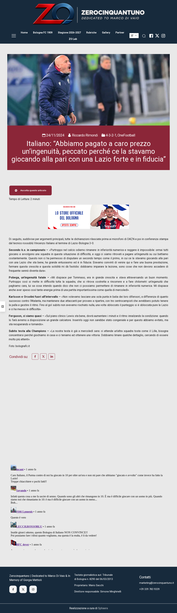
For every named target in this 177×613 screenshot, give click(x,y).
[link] (88, 14)
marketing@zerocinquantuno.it (156, 582)
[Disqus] (88, 417)
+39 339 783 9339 (149, 589)
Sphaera (103, 608)
